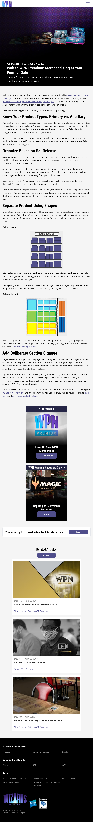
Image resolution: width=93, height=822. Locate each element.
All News (46, 555)
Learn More (46, 455)
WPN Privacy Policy (41, 778)
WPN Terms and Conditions (14, 778)
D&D (35, 765)
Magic (5, 765)
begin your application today (25, 396)
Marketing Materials (41, 752)
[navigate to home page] (7, 4)
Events (65, 752)
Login (78, 532)
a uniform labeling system (23, 346)
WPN (64, 765)
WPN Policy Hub (69, 778)
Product (6, 752)
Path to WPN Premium (13, 392)
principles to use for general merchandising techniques (28, 101)
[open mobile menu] (87, 3)
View (46, 514)
